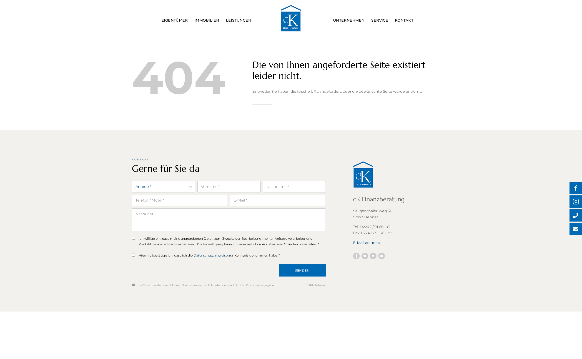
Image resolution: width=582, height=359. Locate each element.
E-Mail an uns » (366, 243)
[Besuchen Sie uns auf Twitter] (364, 256)
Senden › (303, 270)
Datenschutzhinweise (210, 255)
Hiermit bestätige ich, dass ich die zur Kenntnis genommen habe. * (209, 255)
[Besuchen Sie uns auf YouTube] (381, 256)
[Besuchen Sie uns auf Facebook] (356, 256)
